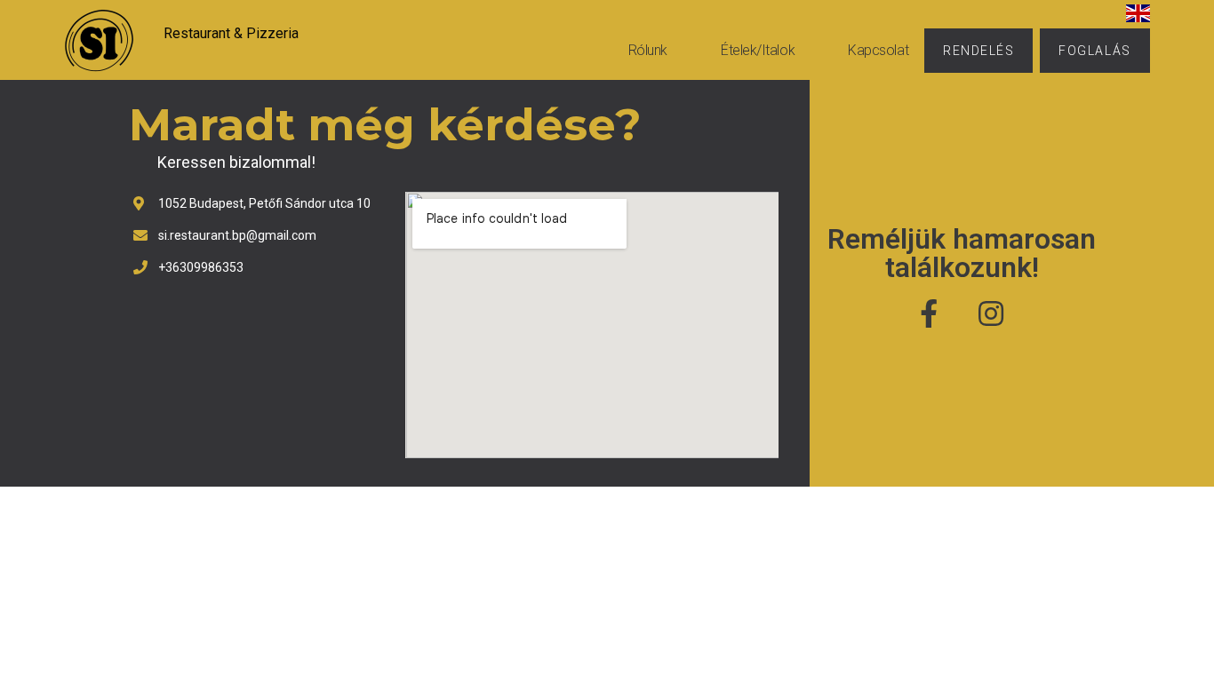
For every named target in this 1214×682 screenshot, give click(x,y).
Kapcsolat (878, 50)
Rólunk (647, 50)
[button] (978, 50)
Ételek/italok (758, 50)
